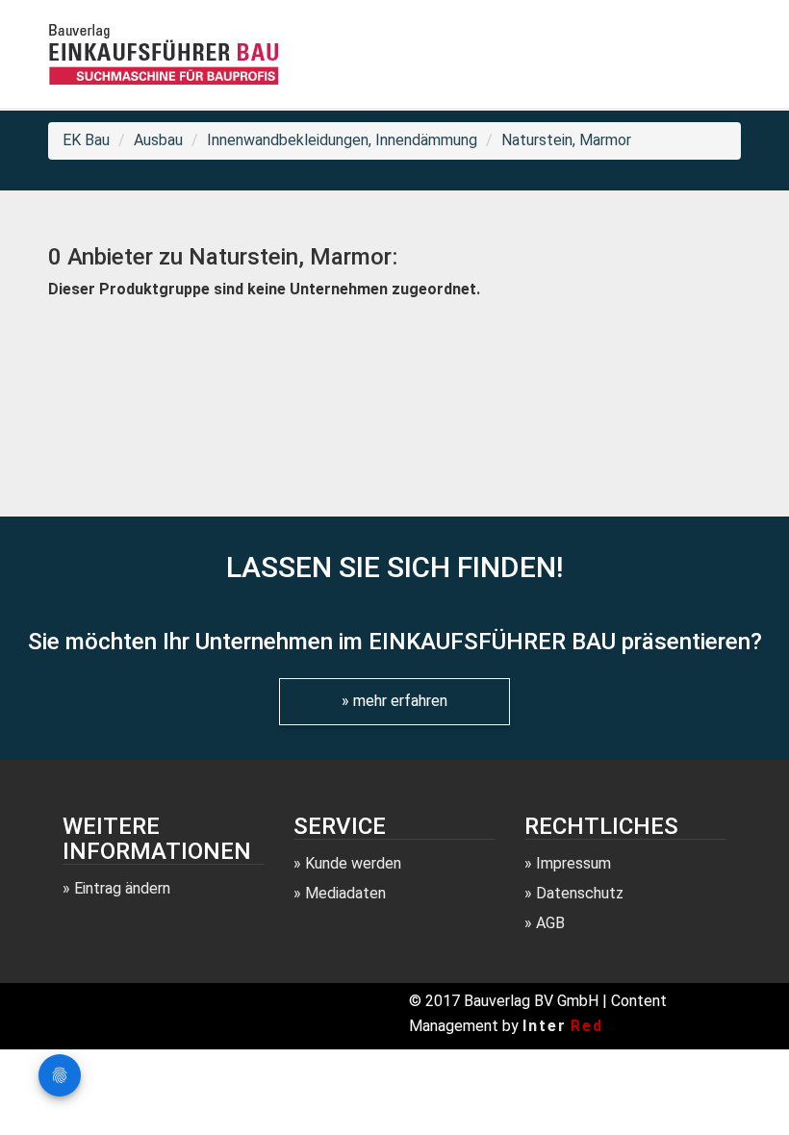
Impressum (573, 863)
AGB (550, 923)
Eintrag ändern (122, 888)
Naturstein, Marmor (566, 140)
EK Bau (86, 140)
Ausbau (158, 140)
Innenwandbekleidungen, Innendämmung (342, 140)
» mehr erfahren (394, 701)
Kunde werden (353, 863)
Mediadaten (345, 893)
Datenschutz (580, 893)
